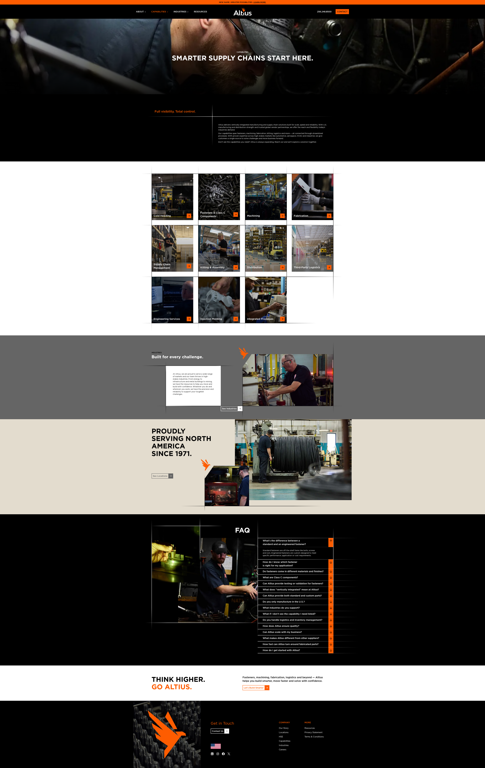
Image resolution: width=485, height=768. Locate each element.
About (140, 11)
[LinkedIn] (212, 753)
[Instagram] (217, 753)
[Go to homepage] (242, 12)
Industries (180, 11)
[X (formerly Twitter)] (228, 753)
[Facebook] (223, 753)
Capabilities (158, 11)
